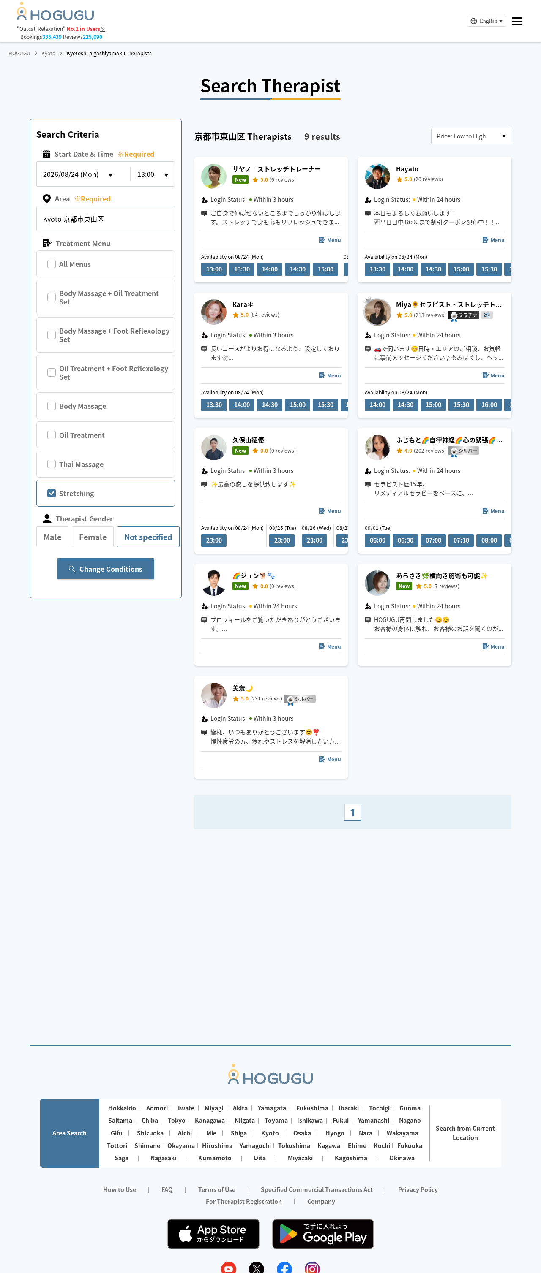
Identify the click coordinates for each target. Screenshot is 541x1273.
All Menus (75, 264)
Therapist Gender (84, 518)
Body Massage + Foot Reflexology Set (114, 335)
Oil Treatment (82, 435)
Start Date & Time (104, 154)
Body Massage (82, 406)
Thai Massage (81, 464)
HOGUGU (19, 53)
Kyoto (48, 53)
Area (83, 198)
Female (93, 536)
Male (52, 536)
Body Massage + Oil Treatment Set (109, 297)
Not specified (148, 536)
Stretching (76, 493)
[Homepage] (55, 18)
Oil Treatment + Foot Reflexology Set (113, 372)
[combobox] (471, 136)
